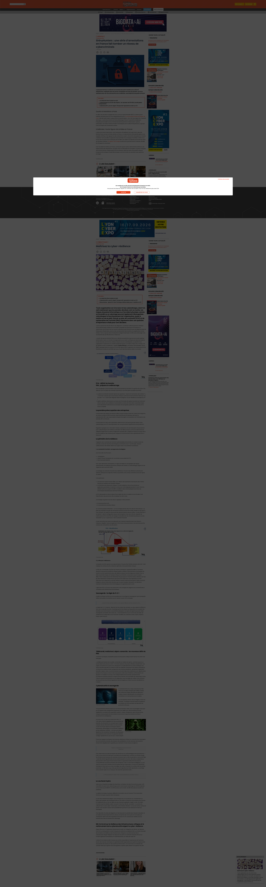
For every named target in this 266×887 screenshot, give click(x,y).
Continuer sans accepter (223, 179)
